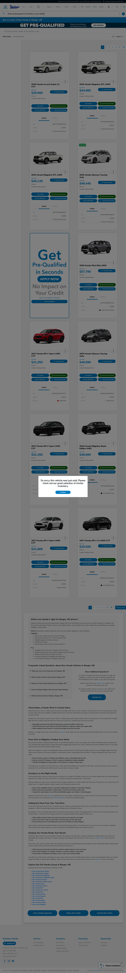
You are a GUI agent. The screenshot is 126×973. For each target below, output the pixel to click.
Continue (63, 492)
